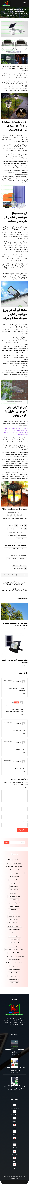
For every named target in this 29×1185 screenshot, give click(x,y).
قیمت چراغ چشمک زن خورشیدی (14, 926)
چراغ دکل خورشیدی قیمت (14, 969)
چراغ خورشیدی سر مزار (21, 545)
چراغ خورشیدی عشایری (18, 963)
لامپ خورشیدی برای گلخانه (14, 946)
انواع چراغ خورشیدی (18, 863)
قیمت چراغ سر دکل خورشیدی (14, 916)
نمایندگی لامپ (8, 949)
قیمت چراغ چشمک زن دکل (14, 929)
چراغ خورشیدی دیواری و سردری (20, 542)
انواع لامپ (9, 860)
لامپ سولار (15, 565)
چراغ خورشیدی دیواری (21, 538)
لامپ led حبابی (14, 933)
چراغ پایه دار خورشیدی (21, 532)
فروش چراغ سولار (11, 562)
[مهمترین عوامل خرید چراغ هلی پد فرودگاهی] (14, 1043)
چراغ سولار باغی (7, 552)
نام (27, 805)
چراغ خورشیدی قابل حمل (10, 545)
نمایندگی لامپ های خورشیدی (14, 953)
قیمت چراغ (25, 81)
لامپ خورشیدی (23, 565)
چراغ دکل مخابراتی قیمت (14, 972)
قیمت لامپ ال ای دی (14, 876)
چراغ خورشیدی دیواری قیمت (14, 959)
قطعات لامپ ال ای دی (19, 873)
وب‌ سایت (25, 821)
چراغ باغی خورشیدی (19, 529)
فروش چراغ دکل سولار (14, 870)
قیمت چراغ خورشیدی (18, 568)
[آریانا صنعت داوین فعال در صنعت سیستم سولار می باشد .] (6, 3)
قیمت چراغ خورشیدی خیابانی (14, 896)
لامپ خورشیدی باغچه (14, 943)
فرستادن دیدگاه (22, 830)
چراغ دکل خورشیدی (14, 966)
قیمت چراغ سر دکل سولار (14, 919)
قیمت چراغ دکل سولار (14, 906)
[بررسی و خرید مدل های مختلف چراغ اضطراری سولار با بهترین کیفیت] (14, 1080)
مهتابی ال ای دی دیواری (18, 949)
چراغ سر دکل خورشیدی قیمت (14, 976)
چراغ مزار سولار (14, 555)
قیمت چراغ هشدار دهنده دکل (14, 923)
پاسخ (24, 693)
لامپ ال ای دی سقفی (14, 939)
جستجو (6, 842)
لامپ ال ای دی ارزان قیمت (14, 936)
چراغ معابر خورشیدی (22, 558)
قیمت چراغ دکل (14, 899)
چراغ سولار (24, 552)
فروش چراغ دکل (9, 866)
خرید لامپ (9, 863)
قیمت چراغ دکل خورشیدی (14, 903)
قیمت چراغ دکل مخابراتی (14, 909)
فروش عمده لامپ (18, 866)
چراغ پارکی (10, 529)
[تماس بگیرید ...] (14, 1182)
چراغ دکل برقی (8, 963)
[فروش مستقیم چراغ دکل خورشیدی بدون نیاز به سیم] (14, 1061)
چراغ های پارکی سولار (12, 558)
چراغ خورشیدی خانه (12, 535)
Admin (21, 525)
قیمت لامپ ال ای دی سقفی (14, 883)
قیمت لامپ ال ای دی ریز (14, 880)
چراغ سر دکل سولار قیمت (14, 979)
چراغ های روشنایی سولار (21, 562)
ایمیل (26, 813)
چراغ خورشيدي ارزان (20, 956)
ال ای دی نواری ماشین (17, 860)
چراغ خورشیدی (12, 532)
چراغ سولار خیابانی (14, 982)
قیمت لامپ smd (8, 873)
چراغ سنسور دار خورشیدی (10, 548)
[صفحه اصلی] (26, 13)
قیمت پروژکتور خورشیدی (14, 889)
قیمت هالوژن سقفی (14, 886)
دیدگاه (25, 788)
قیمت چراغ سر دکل (14, 913)
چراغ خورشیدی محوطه (21, 548)
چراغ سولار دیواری (22, 555)
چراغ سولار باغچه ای (16, 552)
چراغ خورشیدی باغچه (22, 535)
